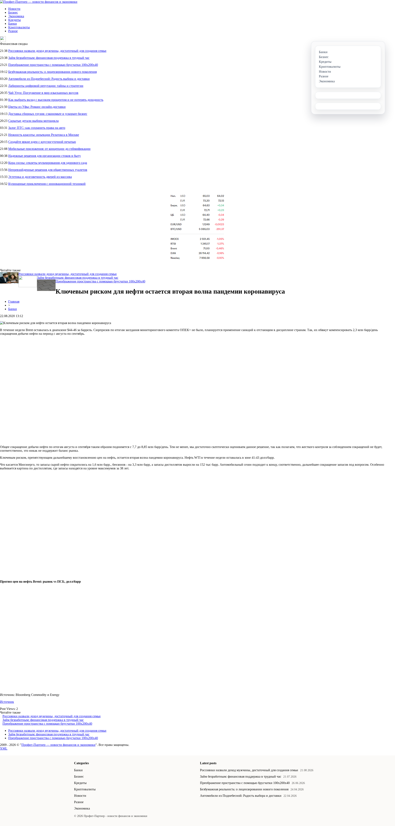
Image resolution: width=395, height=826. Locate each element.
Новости (14, 8)
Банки (12, 23)
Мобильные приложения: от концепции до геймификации (49, 148)
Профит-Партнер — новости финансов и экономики (58, 745)
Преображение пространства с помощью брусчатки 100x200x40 (53, 64)
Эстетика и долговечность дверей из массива (40, 176)
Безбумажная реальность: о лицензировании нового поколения (52, 72)
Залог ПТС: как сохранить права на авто (36, 128)
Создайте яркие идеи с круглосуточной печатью (42, 142)
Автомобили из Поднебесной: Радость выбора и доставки (49, 78)
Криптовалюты (19, 27)
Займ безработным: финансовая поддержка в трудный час (48, 58)
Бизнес (13, 12)
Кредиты (14, 20)
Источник (7, 702)
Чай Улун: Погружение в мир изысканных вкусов (43, 92)
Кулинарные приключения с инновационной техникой (47, 184)
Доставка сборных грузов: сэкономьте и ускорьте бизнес (47, 114)
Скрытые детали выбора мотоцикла (33, 120)
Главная (13, 301)
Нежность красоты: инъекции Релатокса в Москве (43, 134)
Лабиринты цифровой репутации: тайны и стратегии (45, 86)
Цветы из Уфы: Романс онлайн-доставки (37, 106)
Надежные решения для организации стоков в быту (44, 156)
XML (3, 748)
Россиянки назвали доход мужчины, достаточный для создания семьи (57, 50)
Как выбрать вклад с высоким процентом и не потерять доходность (55, 100)
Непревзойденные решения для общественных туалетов (47, 170)
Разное (13, 31)
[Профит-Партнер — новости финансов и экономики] (38, 2)
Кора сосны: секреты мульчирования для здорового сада (47, 162)
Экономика (16, 16)
